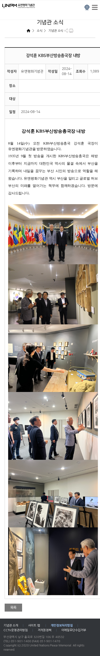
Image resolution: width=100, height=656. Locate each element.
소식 (39, 30)
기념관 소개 (10, 625)
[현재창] (87, 6)
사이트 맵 (34, 625)
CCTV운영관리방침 (15, 630)
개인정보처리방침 (62, 625)
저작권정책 (44, 630)
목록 (13, 607)
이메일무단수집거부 (73, 630)
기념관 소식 (55, 30)
